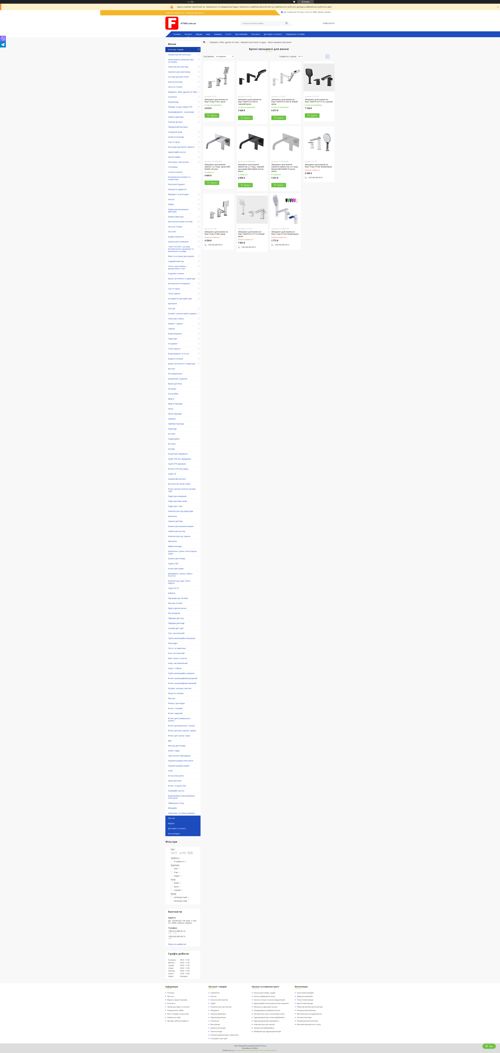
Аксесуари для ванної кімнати (181, 147)
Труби (213, 1003)
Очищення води (175, 132)
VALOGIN (172, 231)
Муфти (171, 399)
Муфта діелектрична (177, 608)
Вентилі (171, 368)
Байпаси (171, 593)
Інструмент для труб (219, 1038)
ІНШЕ (170, 770)
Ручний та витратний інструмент (182, 313)
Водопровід (173, 102)
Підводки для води (176, 623)
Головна (177, 34)
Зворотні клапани (176, 693)
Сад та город (174, 142)
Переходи (172, 429)
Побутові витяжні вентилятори (310, 1007)
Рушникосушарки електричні (180, 760)
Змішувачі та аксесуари (178, 194)
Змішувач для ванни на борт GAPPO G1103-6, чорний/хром (249, 101)
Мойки (171, 204)
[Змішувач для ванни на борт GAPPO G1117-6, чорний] (319, 77)
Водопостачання (175, 358)
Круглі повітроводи (305, 1003)
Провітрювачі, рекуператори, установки (181, 60)
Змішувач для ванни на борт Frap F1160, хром (216, 233)
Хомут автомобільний (178, 663)
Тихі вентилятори (304, 1017)
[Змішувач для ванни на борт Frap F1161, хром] (218, 77)
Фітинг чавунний (175, 713)
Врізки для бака (175, 383)
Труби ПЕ (172, 474)
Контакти (255, 34)
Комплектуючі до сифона (179, 536)
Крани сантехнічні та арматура (181, 278)
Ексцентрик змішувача (178, 454)
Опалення (172, 97)
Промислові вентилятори (179, 54)
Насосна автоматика (219, 1000)
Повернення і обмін (175, 1010)
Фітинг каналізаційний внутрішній (182, 678)
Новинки (218, 34)
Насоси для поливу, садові (264, 993)
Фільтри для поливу (176, 745)
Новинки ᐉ (215, 993)
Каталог (188, 34)
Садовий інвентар (176, 261)
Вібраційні (172, 808)
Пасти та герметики (177, 648)
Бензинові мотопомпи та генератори (179, 178)
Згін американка (175, 373)
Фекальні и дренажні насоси (265, 1007)
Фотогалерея (174, 833)
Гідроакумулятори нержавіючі (266, 1021)
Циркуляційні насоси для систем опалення (271, 1003)
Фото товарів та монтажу (178, 1014)
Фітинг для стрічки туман (179, 735)
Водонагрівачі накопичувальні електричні (181, 797)
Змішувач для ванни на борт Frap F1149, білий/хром (318, 165)
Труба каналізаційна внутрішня (181, 638)
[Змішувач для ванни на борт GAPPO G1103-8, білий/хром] (285, 77)
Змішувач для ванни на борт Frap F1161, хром (216, 100)
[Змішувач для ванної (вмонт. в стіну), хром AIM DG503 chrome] (218, 142)
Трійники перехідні (176, 424)
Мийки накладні (175, 546)
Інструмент (173, 343)
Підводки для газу (176, 618)
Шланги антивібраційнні (264, 1028)
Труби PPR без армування (179, 459)
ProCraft (171, 308)
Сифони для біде (175, 521)
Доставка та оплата (273, 34)
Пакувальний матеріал (178, 127)
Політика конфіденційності (267, 1050)
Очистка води (216, 1031)
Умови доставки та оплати (178, 1007)
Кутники (171, 434)
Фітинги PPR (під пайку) (178, 469)
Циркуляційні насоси (177, 152)
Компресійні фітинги (177, 479)
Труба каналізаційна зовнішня (181, 673)
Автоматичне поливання (179, 283)
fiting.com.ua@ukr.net (177, 944)
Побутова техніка (176, 318)
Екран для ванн (174, 780)
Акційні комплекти (176, 236)
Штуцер (171, 449)
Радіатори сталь (175, 506)
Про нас (171, 818)
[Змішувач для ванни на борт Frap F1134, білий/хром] (285, 209)
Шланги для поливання (178, 241)
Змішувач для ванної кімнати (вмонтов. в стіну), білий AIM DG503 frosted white (284, 168)
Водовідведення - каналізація (181, 112)
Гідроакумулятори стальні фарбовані (269, 1017)
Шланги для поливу (176, 558)
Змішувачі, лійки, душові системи (182, 92)
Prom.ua (263, 1046)
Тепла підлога (174, 293)
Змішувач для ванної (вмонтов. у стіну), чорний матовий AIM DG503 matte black (251, 168)
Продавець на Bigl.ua (250, 1048)
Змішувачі (215, 1010)
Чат (491, 1046)
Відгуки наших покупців (177, 1000)
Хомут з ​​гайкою (175, 668)
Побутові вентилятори (178, 67)
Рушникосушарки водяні (178, 765)
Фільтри (171, 698)
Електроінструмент (176, 184)
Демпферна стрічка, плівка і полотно (180, 574)
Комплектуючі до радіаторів (180, 511)
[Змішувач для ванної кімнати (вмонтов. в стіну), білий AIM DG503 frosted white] (285, 142)
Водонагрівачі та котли (178, 353)
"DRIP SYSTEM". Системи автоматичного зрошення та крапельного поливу (181, 248)
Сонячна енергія (175, 172)
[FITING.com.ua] (171, 23)
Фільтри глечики (175, 603)
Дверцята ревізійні (305, 996)
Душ (170, 740)
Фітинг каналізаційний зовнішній (182, 683)
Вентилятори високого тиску (309, 1024)
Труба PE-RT (173, 588)
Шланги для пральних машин (180, 526)
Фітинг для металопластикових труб (182, 490)
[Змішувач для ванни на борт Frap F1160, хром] (218, 209)
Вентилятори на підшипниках (309, 1014)
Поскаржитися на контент (245, 1050)
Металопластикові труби (179, 484)
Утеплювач (173, 167)
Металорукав (174, 613)
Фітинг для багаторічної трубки (182, 730)
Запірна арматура (176, 117)
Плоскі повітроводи (305, 1000)
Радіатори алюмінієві (177, 496)
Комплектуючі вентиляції (179, 72)
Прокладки (172, 643)
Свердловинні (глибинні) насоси (267, 1010)
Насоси (171, 199)
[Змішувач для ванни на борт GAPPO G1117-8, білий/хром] (252, 209)
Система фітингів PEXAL (178, 77)
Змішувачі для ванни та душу (253, 42)
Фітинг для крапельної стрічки (181, 725)
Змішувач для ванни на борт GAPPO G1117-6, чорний (319, 100)
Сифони (171, 328)
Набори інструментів (177, 189)
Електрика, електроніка (178, 162)
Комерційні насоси (176, 790)
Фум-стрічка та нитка (177, 658)
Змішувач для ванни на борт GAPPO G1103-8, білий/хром (284, 101)
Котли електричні (176, 775)
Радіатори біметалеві (177, 501)
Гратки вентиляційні (305, 993)
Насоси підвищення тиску (264, 996)
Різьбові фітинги (175, 122)
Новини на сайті (174, 1017)
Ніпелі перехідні (175, 413)
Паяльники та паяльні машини (181, 813)
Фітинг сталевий (175, 708)
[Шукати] (286, 23)
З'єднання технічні (176, 273)
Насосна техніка (175, 87)
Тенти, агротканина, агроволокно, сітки (177, 267)
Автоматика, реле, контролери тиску (269, 1014)
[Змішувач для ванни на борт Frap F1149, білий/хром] (319, 142)
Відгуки (199, 34)
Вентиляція (215, 1024)
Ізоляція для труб (175, 628)
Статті (228, 34)
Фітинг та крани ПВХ (177, 786)
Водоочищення (175, 333)
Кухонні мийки (174, 157)
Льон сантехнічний (176, 653)
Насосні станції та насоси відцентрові (269, 1000)
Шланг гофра (174, 750)
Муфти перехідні (175, 403)
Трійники (172, 419)
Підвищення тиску (176, 803)
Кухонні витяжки (175, 82)
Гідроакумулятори (218, 1017)
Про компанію (241, 34)
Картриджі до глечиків (178, 598)
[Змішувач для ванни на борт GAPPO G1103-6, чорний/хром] (252, 77)
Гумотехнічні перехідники (179, 755)
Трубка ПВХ (173, 563)
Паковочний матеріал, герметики (225, 1035)
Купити (213, 115)
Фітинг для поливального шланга (179, 719)
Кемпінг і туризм (175, 323)
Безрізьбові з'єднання (177, 378)
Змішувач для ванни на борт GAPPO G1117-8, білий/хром (251, 234)
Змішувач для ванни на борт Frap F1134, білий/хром (284, 233)
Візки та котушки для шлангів (181, 256)
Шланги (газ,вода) (176, 137)
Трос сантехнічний (176, 633)
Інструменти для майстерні (180, 298)
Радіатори (172, 338)
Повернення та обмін (295, 34)
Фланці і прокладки (176, 703)
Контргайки (173, 393)
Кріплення (172, 303)
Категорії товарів (175, 49)
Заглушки (172, 389)
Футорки (172, 444)
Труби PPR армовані (177, 464)
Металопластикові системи (180, 221)
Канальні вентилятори (306, 1010)
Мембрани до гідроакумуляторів (267, 1031)
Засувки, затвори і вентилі (179, 688)
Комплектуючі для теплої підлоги (179, 582)
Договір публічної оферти (178, 1021)
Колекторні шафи (175, 568)
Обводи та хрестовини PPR (180, 107)
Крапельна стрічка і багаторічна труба (182, 552)
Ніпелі (170, 409)
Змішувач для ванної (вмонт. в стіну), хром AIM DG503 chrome (217, 166)
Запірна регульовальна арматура (178, 210)
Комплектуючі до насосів (221, 1007)
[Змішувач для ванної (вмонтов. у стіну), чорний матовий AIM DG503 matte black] (252, 142)
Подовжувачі (174, 439)
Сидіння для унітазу (176, 531)
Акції (208, 34)
